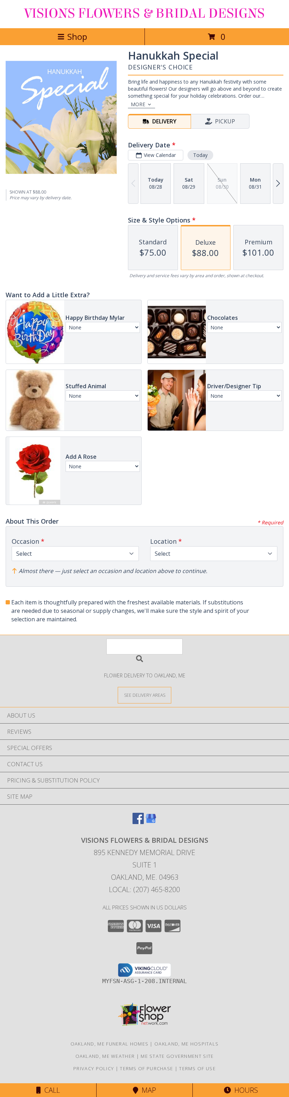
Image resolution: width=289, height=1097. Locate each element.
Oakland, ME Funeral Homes (109, 1044)
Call (50, 1090)
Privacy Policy (93, 1068)
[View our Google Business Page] (150, 822)
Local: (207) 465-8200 (144, 889)
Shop (77, 36)
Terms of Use (197, 1068)
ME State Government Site (177, 1056)
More (138, 104)
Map (147, 1090)
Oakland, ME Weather (105, 1056)
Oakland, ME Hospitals (186, 1044)
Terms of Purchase (146, 1068)
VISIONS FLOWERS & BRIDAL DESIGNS (144, 13)
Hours (244, 1090)
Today (200, 155)
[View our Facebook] (138, 822)
